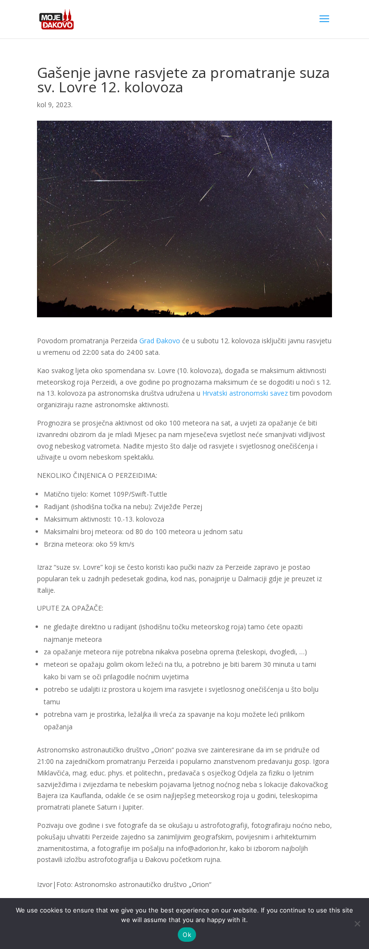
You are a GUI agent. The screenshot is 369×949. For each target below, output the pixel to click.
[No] (357, 923)
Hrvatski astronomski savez (245, 393)
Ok (187, 934)
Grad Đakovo (159, 340)
